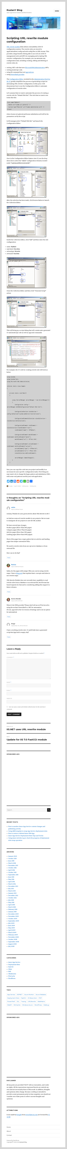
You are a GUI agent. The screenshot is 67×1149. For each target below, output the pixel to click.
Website (9, 698)
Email (9, 690)
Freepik (18, 1115)
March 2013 (12, 891)
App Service (11, 994)
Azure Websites (41, 994)
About (9, 1131)
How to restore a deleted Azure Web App (21, 833)
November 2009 (13, 916)
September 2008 (13, 942)
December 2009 (13, 914)
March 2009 (12, 932)
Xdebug (46, 1005)
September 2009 (13, 921)
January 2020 (12, 856)
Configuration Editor (16, 79)
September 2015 (13, 875)
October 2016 (12, 868)
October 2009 (12, 918)
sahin (13, 507)
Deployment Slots (14, 964)
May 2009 (11, 928)
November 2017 (13, 865)
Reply (8, 557)
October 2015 (12, 872)
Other (10, 969)
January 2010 (12, 911)
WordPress (11, 978)
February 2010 (12, 909)
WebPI (9, 1005)
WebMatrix (41, 1001)
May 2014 (11, 879)
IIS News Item (32, 998)
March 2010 (12, 907)
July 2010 (11, 900)
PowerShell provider (17, 74)
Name (9, 682)
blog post (19, 573)
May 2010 (11, 902)
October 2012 (12, 898)
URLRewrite (25, 486)
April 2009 (11, 930)
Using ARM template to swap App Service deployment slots (27, 831)
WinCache (11, 976)
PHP (9, 971)
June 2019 (11, 861)
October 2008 (12, 939)
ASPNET (19, 994)
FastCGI (10, 967)
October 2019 (12, 858)
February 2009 (13, 935)
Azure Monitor (29, 994)
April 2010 (11, 905)
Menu (57, 11)
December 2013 (13, 886)
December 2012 (13, 895)
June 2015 (11, 877)
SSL (18, 1001)
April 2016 (11, 870)
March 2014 (12, 884)
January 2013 (12, 893)
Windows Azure (27, 1005)
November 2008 (13, 937)
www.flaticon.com (31, 1115)
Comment (10, 657)
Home (9, 1127)
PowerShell (11, 1001)
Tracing (23, 1001)
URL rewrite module (13, 47)
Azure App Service (14, 962)
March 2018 (12, 863)
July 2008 (11, 946)
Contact (9, 1135)
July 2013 (11, 888)
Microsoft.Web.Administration (35, 67)
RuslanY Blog (14, 10)
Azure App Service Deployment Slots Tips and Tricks (25, 836)
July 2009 (11, 923)
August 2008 (12, 944)
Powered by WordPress (13, 1140)
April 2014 (11, 881)
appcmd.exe (30, 72)
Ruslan (11, 486)
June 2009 (11, 925)
